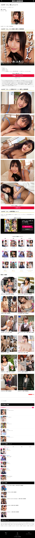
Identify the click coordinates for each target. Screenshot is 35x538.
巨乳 (17, 532)
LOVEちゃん (8, 436)
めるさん (8, 429)
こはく (13, 268)
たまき (7, 409)
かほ (7, 448)
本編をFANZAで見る (27, 226)
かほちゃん (8, 455)
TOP (6, 532)
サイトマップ (17, 535)
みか (5, 268)
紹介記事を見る (27, 229)
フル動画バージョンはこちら (17, 75)
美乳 (29, 532)
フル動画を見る (17, 207)
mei (29, 268)
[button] (33, 400)
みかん (21, 268)
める (7, 416)
